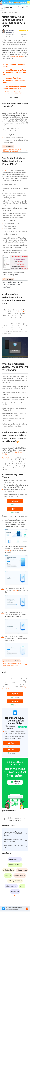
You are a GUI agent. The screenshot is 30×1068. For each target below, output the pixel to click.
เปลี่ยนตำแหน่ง (22, 870)
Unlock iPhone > (12, 12)
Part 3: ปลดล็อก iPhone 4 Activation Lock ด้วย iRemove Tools (14, 80)
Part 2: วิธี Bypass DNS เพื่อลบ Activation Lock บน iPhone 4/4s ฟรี (14, 72)
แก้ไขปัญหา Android (15, 881)
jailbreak (15, 590)
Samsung (8, 875)
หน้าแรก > (4, 12)
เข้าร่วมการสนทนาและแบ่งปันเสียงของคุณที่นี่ (15, 819)
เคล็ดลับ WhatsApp (15, 865)
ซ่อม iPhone (15, 891)
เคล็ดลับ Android (11, 886)
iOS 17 (22, 886)
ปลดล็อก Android (15, 859)
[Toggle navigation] (26, 7)
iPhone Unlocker (7, 458)
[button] (14, 895)
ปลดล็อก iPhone (19, 875)
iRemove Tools (22, 312)
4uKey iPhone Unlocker (17, 56)
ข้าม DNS (6, 171)
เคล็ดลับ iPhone (8, 870)
